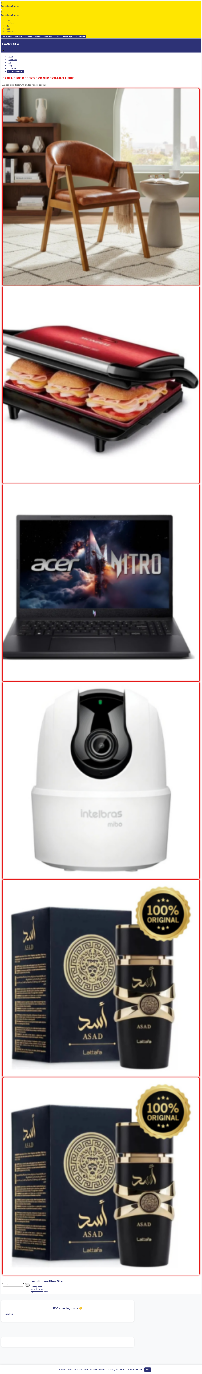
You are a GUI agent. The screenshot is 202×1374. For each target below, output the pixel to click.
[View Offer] (101, 284)
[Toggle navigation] (1, 9)
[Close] (3, 50)
